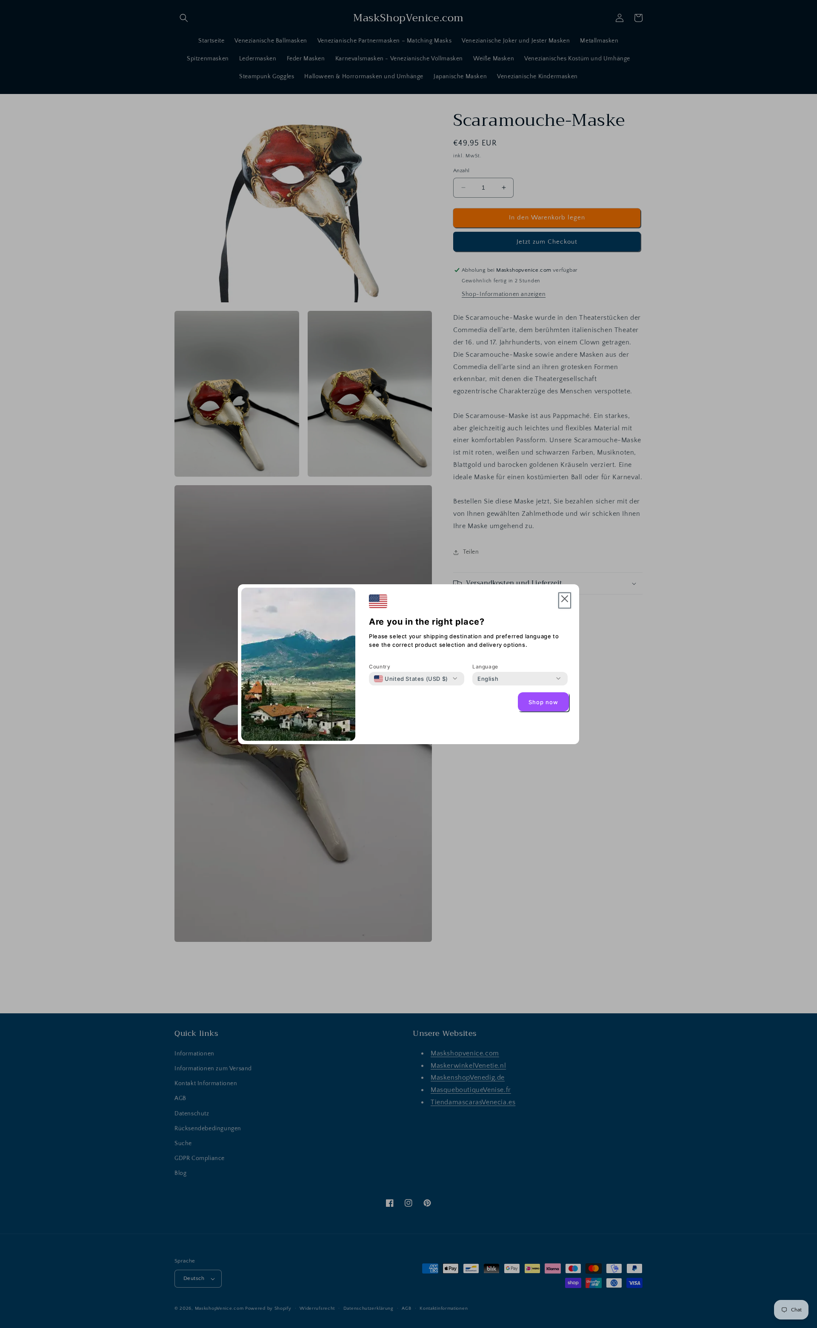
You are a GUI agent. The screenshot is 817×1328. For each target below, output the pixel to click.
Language (485, 666)
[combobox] (411, 678)
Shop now (543, 701)
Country (379, 666)
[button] (564, 600)
